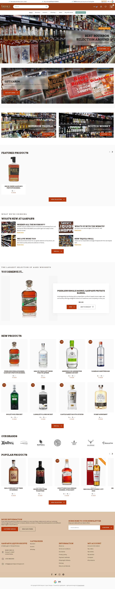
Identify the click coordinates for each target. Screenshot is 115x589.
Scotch (45, 12)
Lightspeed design (71, 585)
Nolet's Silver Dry (14, 414)
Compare (90, 557)
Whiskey (52, 12)
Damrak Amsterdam (101, 371)
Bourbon (37, 12)
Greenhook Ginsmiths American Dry (72, 372)
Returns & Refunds (64, 566)
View (70, 307)
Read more (20, 232)
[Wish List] (105, 6)
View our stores (27, 529)
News (60, 12)
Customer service (10, 529)
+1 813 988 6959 (9, 559)
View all (56, 251)
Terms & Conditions (65, 549)
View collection (56, 199)
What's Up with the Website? (90, 226)
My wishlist (91, 554)
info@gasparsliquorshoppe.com (14, 564)
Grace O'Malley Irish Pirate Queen (43, 372)
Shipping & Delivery (64, 560)
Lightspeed (62, 585)
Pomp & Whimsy (100, 414)
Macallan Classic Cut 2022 (93, 490)
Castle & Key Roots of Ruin (71, 414)
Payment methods (64, 557)
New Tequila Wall (84, 239)
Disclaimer (62, 551)
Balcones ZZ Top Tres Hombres (13, 489)
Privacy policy (63, 554)
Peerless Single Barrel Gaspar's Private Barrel (14, 372)
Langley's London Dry (43, 414)
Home (31, 12)
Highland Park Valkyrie (40, 490)
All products (91, 560)
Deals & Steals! (80, 12)
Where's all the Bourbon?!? (31, 225)
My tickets (91, 551)
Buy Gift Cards (69, 12)
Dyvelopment (81, 585)
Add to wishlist (85, 307)
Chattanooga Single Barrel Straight (66, 489)
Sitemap (61, 563)
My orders (90, 549)
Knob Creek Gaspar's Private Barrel (13, 187)
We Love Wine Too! (26, 239)
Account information (94, 546)
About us (61, 546)
